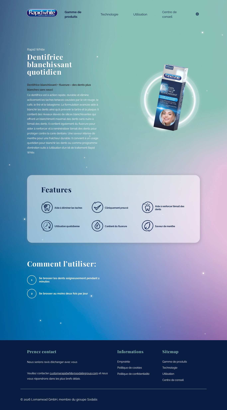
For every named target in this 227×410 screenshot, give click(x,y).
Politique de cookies (129, 367)
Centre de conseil (169, 14)
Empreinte (123, 361)
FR (197, 13)
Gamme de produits (73, 14)
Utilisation (140, 14)
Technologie (109, 14)
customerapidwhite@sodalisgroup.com (74, 373)
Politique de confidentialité (133, 373)
